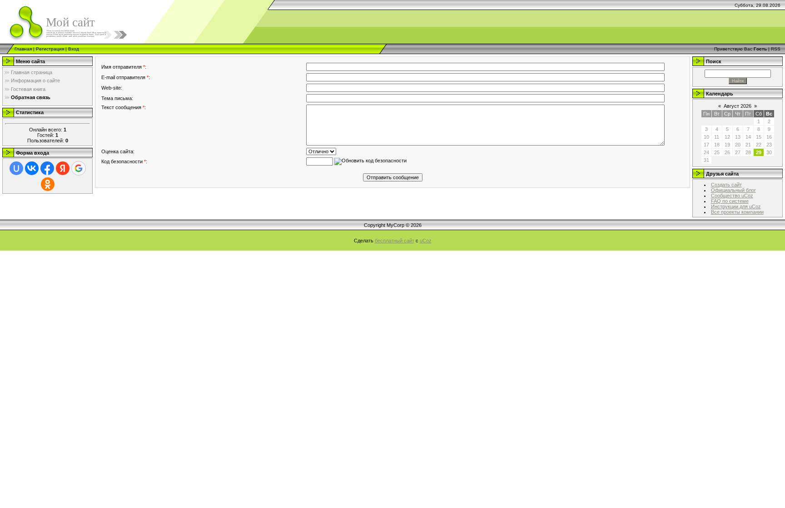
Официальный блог (733, 190)
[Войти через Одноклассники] (48, 184)
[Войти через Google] (78, 168)
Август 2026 (737, 106)
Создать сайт (726, 184)
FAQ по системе (730, 201)
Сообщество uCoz (732, 195)
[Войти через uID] (16, 168)
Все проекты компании (737, 212)
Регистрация (50, 48)
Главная (23, 48)
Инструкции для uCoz (736, 206)
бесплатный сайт (394, 240)
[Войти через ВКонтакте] (32, 168)
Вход (73, 48)
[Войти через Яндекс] (63, 168)
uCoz (426, 240)
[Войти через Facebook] (47, 168)
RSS (775, 48)
